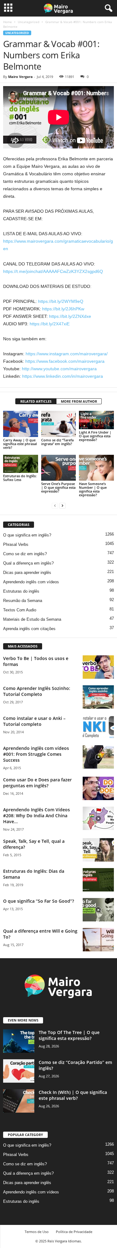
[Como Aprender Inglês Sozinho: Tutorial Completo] (98, 697)
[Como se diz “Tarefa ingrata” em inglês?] (58, 424)
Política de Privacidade (74, 1231)
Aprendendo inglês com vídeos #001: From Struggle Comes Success (36, 754)
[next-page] (62, 505)
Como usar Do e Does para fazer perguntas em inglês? (37, 783)
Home (7, 22)
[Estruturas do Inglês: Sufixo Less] (20, 464)
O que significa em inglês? (27, 535)
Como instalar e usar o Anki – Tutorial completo (34, 721)
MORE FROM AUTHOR (79, 401)
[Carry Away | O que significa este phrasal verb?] (20, 424)
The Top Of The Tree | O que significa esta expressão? (69, 1035)
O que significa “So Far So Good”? (38, 901)
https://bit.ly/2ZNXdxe (70, 316)
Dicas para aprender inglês (27, 572)
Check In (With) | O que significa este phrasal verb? (73, 1095)
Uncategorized (28, 22)
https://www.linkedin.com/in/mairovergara (62, 376)
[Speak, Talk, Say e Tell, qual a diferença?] (98, 850)
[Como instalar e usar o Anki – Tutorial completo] (98, 727)
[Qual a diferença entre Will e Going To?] (98, 939)
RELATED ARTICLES (35, 401)
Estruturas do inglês (21, 591)
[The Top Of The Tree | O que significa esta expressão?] (18, 1041)
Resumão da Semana (22, 600)
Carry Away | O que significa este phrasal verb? (20, 444)
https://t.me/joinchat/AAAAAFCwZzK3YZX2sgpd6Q (53, 271)
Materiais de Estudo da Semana (32, 619)
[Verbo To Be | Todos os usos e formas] (98, 667)
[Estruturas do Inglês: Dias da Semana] (98, 879)
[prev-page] (55, 505)
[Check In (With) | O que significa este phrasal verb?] (18, 1101)
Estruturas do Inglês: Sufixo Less (20, 477)
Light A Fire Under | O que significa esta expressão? (95, 436)
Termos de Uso (37, 1231)
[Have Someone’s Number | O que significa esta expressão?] (96, 468)
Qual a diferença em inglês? (28, 563)
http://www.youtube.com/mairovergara (59, 368)
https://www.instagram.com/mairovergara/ (67, 353)
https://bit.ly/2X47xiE (50, 323)
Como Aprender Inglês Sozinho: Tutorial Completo (36, 691)
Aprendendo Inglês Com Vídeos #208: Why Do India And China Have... (36, 815)
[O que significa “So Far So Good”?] (98, 909)
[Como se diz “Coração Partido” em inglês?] (18, 1071)
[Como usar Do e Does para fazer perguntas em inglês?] (98, 788)
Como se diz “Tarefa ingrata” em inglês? (57, 442)
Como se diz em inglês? (25, 553)
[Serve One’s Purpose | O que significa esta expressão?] (58, 468)
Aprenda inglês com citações (29, 628)
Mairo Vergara (20, 76)
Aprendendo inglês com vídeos (31, 582)
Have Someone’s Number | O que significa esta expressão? (93, 489)
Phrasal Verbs (15, 544)
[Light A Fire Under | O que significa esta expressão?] (96, 420)
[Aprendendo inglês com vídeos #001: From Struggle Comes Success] (98, 757)
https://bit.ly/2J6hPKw (63, 308)
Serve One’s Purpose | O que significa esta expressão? (58, 487)
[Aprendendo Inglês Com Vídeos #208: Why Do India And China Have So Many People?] (98, 818)
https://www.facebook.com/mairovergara (65, 361)
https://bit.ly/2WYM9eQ (60, 301)
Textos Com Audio (19, 610)
